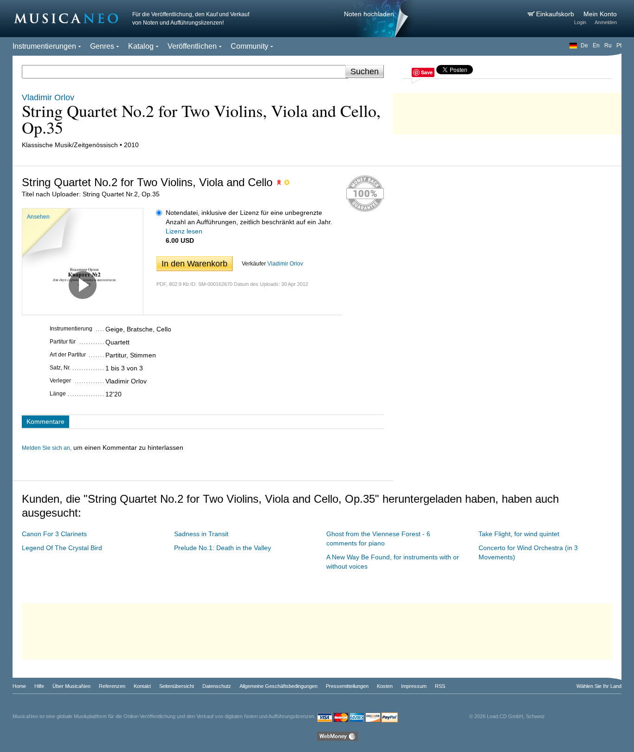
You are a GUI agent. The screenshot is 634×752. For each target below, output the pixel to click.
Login (580, 22)
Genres (102, 46)
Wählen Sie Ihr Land (598, 686)
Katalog (141, 46)
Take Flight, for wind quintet (519, 534)
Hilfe (39, 686)
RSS (440, 686)
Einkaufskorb (556, 14)
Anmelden (606, 22)
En (596, 45)
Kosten (385, 686)
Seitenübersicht (176, 686)
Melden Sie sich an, (46, 448)
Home (19, 686)
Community (249, 46)
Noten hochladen (369, 14)
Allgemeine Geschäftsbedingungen (278, 686)
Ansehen (38, 217)
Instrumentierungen (44, 46)
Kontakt (142, 686)
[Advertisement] (507, 111)
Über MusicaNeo (71, 686)
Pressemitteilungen (347, 686)
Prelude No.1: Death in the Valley (222, 547)
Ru (608, 45)
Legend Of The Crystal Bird (62, 547)
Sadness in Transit (201, 534)
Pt (618, 45)
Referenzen (112, 686)
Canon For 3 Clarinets (54, 534)
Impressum (414, 686)
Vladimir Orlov (285, 263)
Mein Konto (600, 14)
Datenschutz (216, 686)
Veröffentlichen (192, 46)
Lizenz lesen (184, 231)
